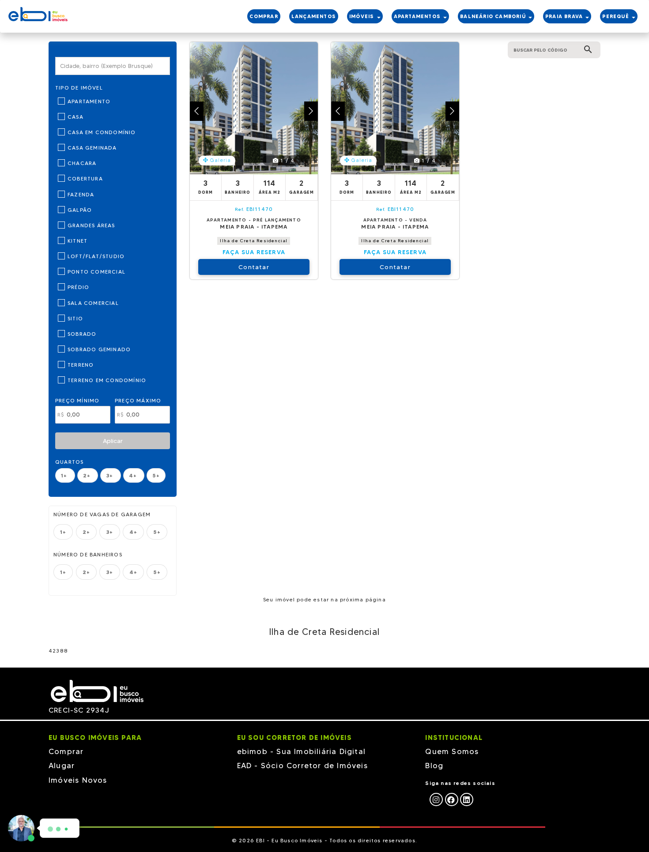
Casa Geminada (92, 147)
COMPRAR (263, 16)
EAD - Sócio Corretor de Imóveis (302, 765)
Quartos (69, 461)
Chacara (82, 163)
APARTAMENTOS (418, 16)
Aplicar (113, 441)
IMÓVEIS (362, 16)
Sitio (75, 318)
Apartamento (89, 101)
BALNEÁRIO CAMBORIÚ (494, 16)
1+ (65, 475)
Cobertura (85, 178)
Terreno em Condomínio (107, 380)
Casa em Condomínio (102, 132)
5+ (155, 475)
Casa (75, 116)
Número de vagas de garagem (102, 514)
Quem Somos (452, 751)
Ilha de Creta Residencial (253, 241)
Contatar (253, 267)
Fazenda (81, 194)
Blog (434, 765)
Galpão (80, 209)
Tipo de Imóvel (79, 87)
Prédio (78, 287)
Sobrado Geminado (99, 349)
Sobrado (82, 333)
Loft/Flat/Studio (96, 256)
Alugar (62, 765)
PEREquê (616, 16)
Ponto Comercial (96, 271)
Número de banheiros (87, 554)
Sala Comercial (93, 303)
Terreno (81, 364)
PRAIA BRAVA (565, 16)
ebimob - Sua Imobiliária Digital (301, 751)
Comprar (66, 751)
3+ (110, 475)
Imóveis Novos (78, 780)
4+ (134, 475)
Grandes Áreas (91, 225)
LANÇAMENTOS (313, 16)
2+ (88, 475)
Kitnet (77, 240)
